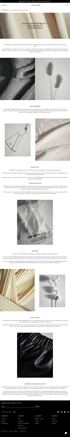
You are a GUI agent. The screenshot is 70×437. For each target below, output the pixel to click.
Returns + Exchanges (23, 423)
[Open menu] (2, 5)
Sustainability (4, 423)
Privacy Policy (4, 431)
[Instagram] (61, 412)
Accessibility (23, 431)
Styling (53, 423)
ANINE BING (5, 10)
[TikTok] (68, 412)
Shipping (20, 421)
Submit (37, 406)
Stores (53, 418)
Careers (3, 421)
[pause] (1, 1)
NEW (20, 1)
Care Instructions (22, 428)
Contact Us (55, 421)
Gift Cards (20, 425)
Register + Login (39, 418)
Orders (37, 421)
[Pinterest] (64, 412)
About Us (3, 418)
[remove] (68, 1)
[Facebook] (58, 412)
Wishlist (37, 423)
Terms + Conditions (13, 431)
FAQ (19, 418)
